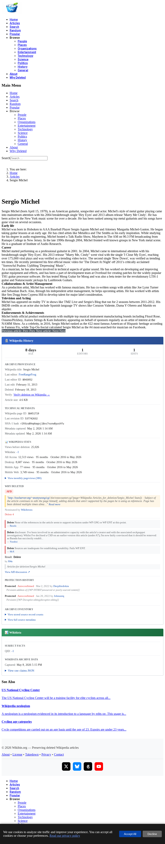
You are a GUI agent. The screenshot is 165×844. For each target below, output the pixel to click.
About (13, 74)
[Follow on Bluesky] (77, 766)
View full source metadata (22, 619)
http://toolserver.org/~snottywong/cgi (29, 497)
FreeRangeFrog (27, 374)
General (23, 70)
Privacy (46, 754)
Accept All (130, 834)
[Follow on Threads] (88, 766)
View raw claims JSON (21, 670)
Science (23, 59)
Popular (15, 34)
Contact (59, 754)
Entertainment (27, 52)
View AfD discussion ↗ (17, 572)
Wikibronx (27, 509)
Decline (152, 834)
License (17, 754)
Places (22, 45)
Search (14, 26)
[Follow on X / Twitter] (66, 766)
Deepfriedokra (61, 586)
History (22, 66)
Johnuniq (59, 595)
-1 (17, 452)
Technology (25, 55)
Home (14, 19)
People (22, 41)
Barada (13, 526)
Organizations (27, 48)
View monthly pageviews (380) (24, 478)
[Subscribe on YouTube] (99, 766)
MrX (12, 551)
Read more (54, 504)
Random (15, 30)
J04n (10, 561)
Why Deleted (18, 77)
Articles (15, 23)
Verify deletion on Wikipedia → (31, 394)
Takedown (32, 754)
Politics (23, 63)
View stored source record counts (25, 614)
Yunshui (14, 541)
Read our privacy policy (65, 835)
